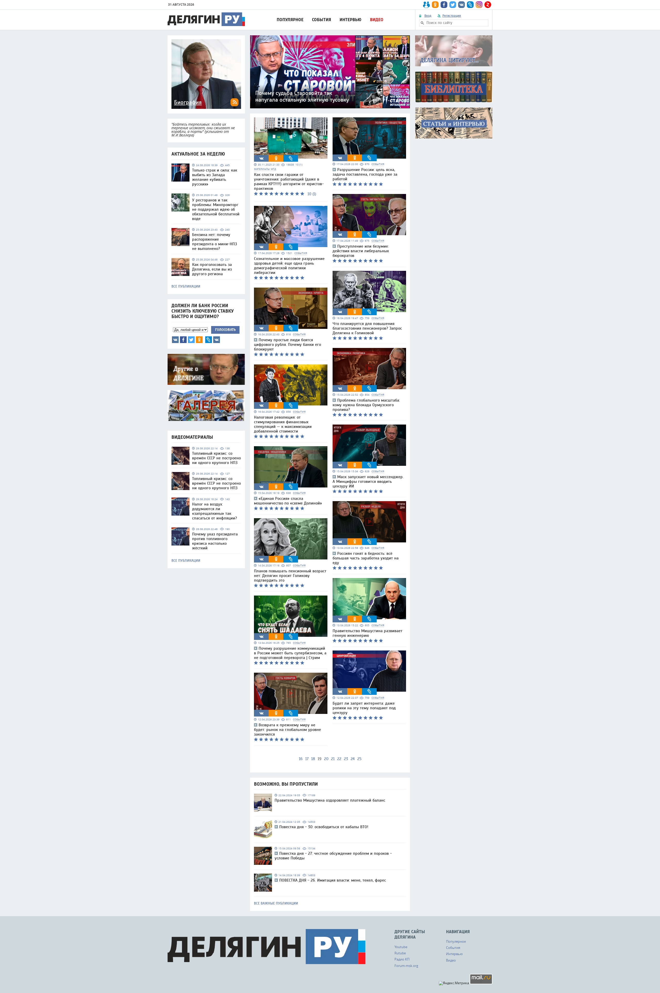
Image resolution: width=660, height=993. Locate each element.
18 (313, 758)
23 (346, 758)
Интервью (350, 19)
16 (301, 758)
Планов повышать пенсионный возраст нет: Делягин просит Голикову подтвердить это (290, 576)
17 (307, 758)
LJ (208, 339)
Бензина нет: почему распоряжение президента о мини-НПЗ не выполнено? (214, 241)
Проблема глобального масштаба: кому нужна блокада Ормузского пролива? (366, 405)
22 (339, 758)
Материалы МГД (265, 169)
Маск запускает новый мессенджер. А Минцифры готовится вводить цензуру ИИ (368, 482)
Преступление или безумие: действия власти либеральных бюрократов (361, 251)
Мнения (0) (216, 339)
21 (333, 758)
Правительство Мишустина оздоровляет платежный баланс (330, 800)
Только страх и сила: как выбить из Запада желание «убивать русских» (214, 177)
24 (353, 758)
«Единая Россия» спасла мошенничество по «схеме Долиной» (288, 501)
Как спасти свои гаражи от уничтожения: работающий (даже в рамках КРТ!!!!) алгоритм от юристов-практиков (289, 181)
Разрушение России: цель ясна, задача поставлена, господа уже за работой (365, 174)
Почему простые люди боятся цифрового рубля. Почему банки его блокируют (287, 345)
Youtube (400, 947)
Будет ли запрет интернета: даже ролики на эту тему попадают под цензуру (364, 708)
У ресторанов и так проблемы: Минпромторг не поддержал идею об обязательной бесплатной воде (216, 209)
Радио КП (401, 959)
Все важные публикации (276, 903)
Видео (376, 19)
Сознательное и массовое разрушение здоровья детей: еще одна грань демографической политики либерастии (289, 265)
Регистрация (451, 16)
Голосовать (225, 330)
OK (199, 339)
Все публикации (185, 286)
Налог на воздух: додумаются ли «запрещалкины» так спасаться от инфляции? (214, 511)
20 (326, 758)
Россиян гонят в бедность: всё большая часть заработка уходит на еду (366, 558)
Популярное (290, 19)
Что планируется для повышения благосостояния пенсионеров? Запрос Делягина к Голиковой (367, 328)
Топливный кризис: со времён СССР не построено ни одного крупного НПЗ (216, 458)
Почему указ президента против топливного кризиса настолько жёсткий (215, 541)
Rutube (400, 953)
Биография (188, 102)
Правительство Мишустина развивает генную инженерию (367, 633)
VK (175, 339)
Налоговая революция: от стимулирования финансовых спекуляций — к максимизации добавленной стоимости (283, 424)
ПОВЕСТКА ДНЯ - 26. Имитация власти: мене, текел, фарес (332, 880)
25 (359, 758)
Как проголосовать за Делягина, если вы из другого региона (212, 269)
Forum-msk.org (406, 965)
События (321, 19)
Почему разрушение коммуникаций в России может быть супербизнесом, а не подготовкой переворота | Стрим (290, 653)
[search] (422, 23)
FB (183, 339)
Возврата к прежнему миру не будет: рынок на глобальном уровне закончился (287, 730)
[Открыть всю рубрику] (453, 50)
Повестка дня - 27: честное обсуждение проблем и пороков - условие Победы (333, 855)
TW (191, 339)
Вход (427, 16)
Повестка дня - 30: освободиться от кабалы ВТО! (323, 827)
